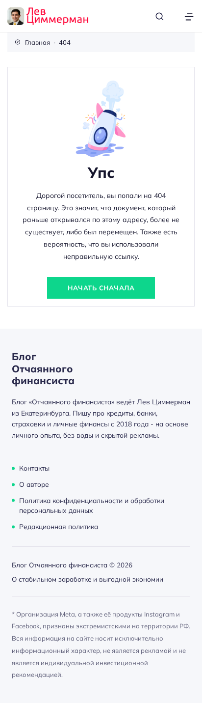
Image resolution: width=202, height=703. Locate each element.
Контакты (34, 468)
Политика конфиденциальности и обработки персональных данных (91, 505)
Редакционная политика (58, 526)
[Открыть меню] (189, 16)
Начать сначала (101, 287)
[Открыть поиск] (159, 16)
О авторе (34, 484)
